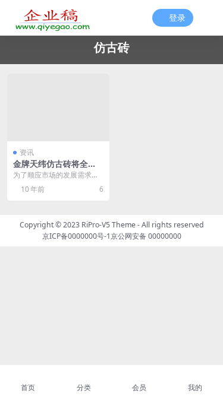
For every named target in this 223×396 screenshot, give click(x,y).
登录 (177, 18)
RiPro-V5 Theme (108, 225)
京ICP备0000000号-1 (76, 236)
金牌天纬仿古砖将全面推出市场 (54, 168)
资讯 (27, 152)
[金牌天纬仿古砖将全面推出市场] (58, 107)
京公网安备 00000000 (146, 236)
